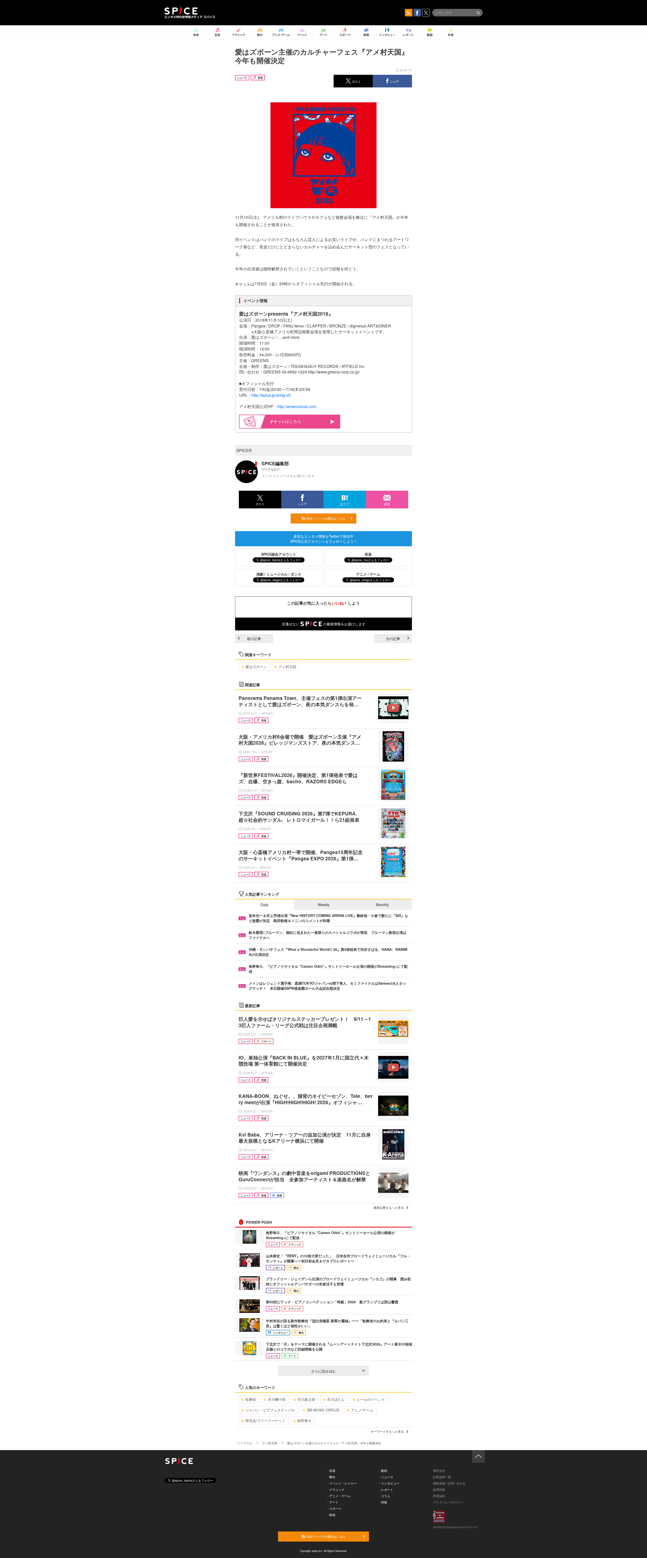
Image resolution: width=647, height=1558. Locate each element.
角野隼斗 (304, 1420)
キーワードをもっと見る (387, 1431)
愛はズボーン (256, 666)
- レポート (386, 1489)
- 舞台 (331, 1477)
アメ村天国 (287, 666)
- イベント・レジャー (342, 1483)
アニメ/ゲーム (362, 1409)
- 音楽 (331, 1470)
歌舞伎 (250, 1399)
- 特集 (383, 1502)
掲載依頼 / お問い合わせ (449, 1483)
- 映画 (331, 1515)
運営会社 (439, 1470)
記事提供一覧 (442, 1477)
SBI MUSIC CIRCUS (323, 1409)
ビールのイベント (371, 1399)
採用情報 (439, 1489)
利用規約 (439, 1496)
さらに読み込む (323, 1371)
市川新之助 (306, 1399)
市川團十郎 (277, 1399)
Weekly (323, 904)
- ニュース (386, 1477)
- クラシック (336, 1489)
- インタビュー (389, 1483)
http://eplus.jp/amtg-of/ (271, 395)
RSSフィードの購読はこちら (325, 518)
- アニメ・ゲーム (339, 1496)
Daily (264, 904)
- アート (333, 1502)
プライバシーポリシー (448, 1502)
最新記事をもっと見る (389, 1207)
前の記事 (254, 638)
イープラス (244, 1443)
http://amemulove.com (296, 406)
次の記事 (393, 638)
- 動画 (383, 1470)
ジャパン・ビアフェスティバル (270, 1409)
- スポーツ (334, 1508)
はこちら (293, 421)
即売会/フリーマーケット (265, 1420)
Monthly (382, 904)
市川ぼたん (336, 1399)
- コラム (384, 1496)
